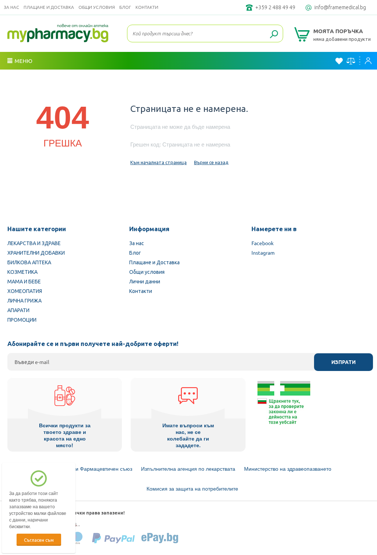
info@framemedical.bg (340, 7)
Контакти (146, 7)
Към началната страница (158, 162)
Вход (370, 61)
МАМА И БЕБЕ (24, 281)
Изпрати (343, 362)
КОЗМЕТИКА (22, 271)
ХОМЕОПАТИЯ (24, 290)
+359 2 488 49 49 (275, 7)
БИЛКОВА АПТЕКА (29, 262)
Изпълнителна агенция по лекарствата (188, 469)
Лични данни (144, 281)
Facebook (262, 243)
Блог (125, 7)
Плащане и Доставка (49, 7)
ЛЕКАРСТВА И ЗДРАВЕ (34, 243)
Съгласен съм (39, 540)
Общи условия (96, 7)
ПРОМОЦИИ (21, 319)
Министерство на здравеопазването (287, 469)
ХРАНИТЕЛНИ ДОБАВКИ (36, 252)
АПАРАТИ (18, 310)
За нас (11, 7)
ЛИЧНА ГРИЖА (24, 300)
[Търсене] (274, 34)
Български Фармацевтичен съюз (92, 469)
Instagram (263, 252)
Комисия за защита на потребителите (192, 489)
